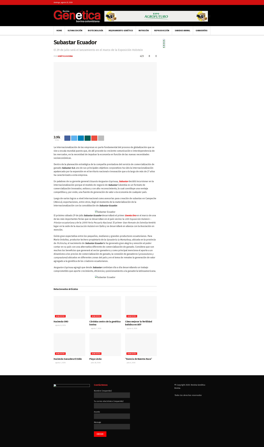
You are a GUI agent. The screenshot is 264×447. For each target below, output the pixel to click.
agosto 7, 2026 (96, 328)
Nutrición (144, 30)
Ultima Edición (75, 30)
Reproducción (161, 30)
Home (59, 30)
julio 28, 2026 (95, 363)
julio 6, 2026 (130, 363)
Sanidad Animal (182, 30)
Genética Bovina (65, 56)
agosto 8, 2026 (60, 325)
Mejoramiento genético (121, 30)
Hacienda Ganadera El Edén (68, 359)
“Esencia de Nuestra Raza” (138, 359)
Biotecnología (95, 30)
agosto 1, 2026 (60, 363)
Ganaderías (201, 30)
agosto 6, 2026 (131, 328)
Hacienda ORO (61, 321)
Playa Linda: (95, 359)
